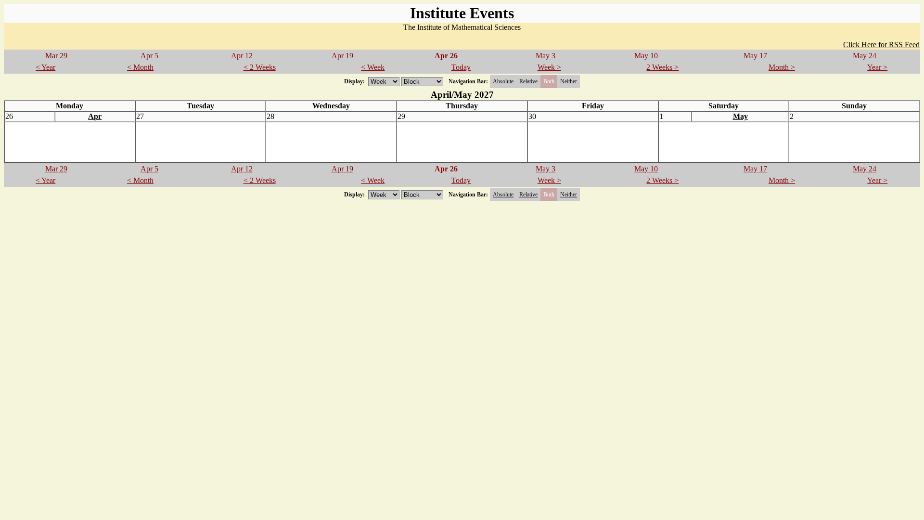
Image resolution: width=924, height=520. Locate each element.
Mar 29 (56, 56)
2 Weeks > (662, 67)
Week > (549, 67)
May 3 (545, 56)
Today (461, 67)
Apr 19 (342, 56)
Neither (568, 81)
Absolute (503, 81)
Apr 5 (149, 56)
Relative (528, 81)
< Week (373, 67)
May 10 (646, 56)
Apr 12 (242, 56)
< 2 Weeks (260, 67)
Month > (782, 67)
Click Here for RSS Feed (881, 44)
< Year (45, 67)
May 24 (864, 56)
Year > (877, 67)
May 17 (755, 56)
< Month (140, 67)
